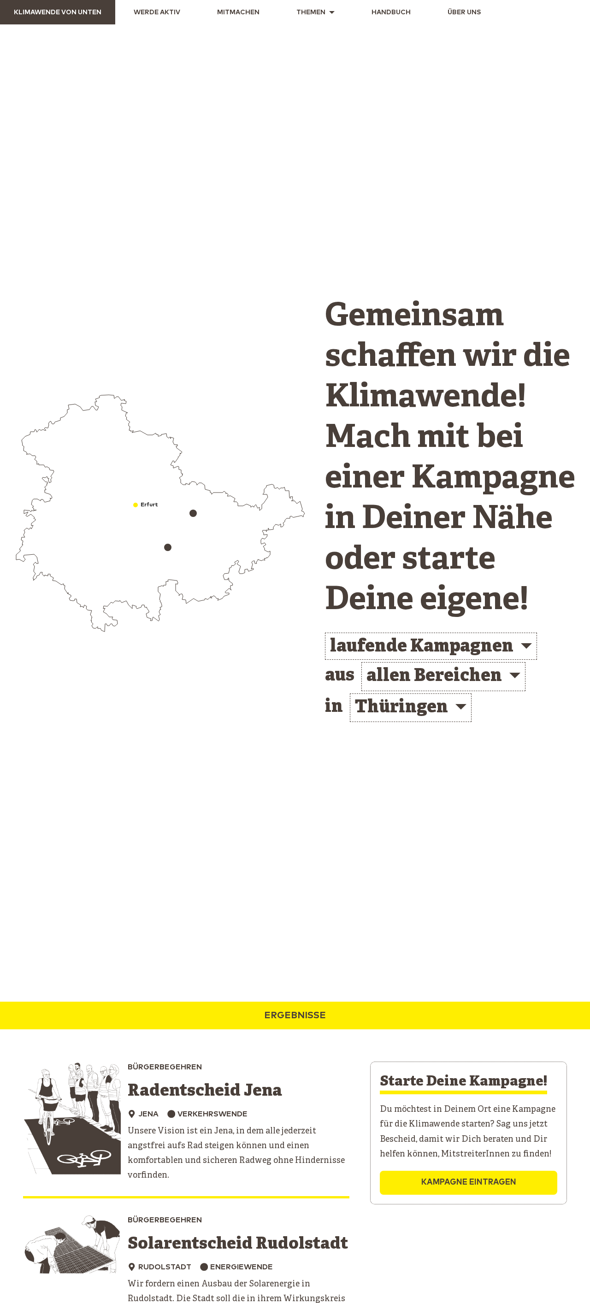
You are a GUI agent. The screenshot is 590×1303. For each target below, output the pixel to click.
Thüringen (401, 708)
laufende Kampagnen (421, 647)
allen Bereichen (434, 676)
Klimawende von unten (57, 12)
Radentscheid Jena (205, 1091)
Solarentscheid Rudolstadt (238, 1244)
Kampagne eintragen (468, 1182)
